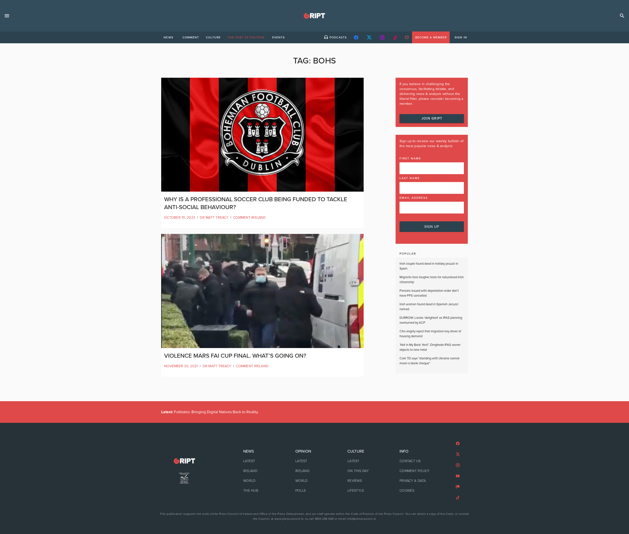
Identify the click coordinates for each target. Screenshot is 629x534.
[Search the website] (622, 16)
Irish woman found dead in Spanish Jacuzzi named (429, 306)
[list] (262, 471)
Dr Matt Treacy (214, 217)
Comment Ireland (249, 217)
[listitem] (262, 461)
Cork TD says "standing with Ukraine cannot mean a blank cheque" (429, 360)
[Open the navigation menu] (7, 16)
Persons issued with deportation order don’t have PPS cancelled (429, 293)
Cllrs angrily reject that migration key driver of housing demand (430, 333)
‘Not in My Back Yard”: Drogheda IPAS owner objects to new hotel (430, 347)
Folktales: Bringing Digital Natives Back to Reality (209, 412)
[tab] (168, 37)
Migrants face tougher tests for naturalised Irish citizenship (432, 279)
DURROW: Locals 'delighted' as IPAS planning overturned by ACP (431, 320)
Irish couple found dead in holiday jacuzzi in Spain (429, 266)
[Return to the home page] (184, 461)
